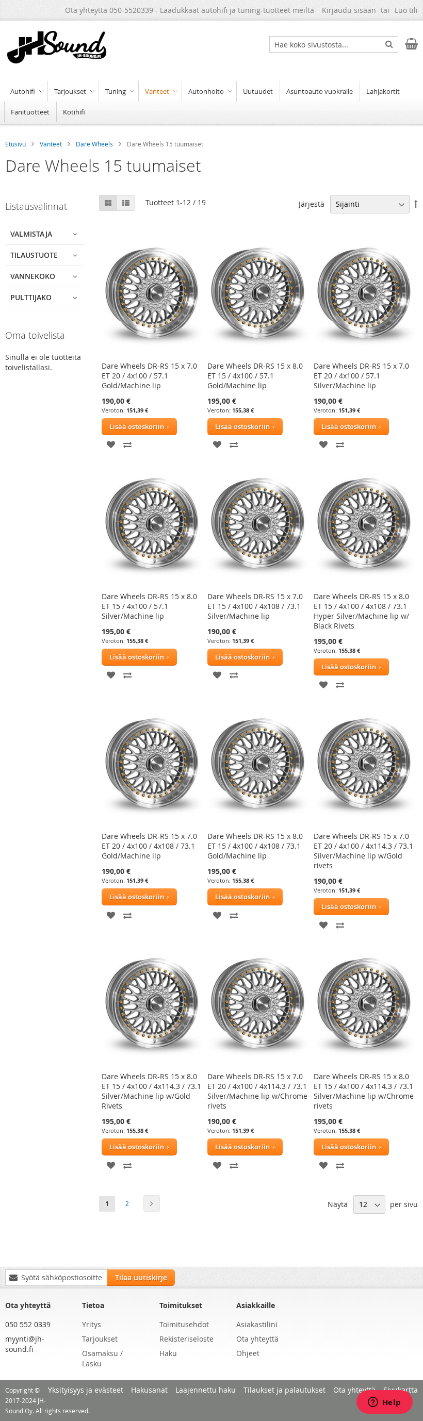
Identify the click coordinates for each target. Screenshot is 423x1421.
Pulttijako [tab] (31, 297)
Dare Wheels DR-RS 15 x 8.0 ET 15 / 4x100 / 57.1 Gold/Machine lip (255, 375)
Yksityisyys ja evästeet (85, 1390)
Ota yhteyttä (257, 1339)
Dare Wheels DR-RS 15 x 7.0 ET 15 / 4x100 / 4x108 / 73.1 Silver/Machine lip (255, 606)
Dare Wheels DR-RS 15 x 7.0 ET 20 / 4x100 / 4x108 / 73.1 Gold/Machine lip (149, 846)
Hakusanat (149, 1390)
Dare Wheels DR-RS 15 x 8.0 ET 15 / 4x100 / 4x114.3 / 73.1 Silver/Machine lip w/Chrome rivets (364, 1091)
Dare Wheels (95, 144)
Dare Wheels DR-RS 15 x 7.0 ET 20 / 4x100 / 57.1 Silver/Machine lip (361, 375)
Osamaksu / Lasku (102, 1358)
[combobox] (333, 44)
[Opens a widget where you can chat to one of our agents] (384, 1403)
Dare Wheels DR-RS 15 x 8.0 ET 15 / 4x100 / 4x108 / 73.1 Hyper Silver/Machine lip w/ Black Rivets (361, 611)
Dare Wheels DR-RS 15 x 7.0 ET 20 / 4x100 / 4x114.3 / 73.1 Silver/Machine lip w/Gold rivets (363, 850)
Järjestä (311, 204)
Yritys (91, 1324)
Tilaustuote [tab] (34, 255)
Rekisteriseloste (186, 1339)
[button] (111, 443)
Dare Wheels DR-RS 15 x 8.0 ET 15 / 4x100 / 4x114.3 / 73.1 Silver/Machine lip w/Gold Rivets (151, 1091)
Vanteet (51, 144)
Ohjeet (247, 1353)
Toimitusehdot (184, 1324)
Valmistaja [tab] (31, 234)
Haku (168, 1353)
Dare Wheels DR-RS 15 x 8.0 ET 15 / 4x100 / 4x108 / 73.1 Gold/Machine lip (255, 846)
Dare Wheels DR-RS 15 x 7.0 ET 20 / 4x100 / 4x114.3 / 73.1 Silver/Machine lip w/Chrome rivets (257, 1091)
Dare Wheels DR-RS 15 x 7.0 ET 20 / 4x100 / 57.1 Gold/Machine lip (149, 375)
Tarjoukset (100, 1339)
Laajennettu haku (205, 1390)
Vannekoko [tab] (32, 276)
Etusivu (16, 144)
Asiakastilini (257, 1324)
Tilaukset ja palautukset (284, 1390)
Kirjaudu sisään (349, 10)
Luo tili (406, 10)
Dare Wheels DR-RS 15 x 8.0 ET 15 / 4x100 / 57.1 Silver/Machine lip (149, 606)
